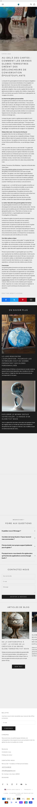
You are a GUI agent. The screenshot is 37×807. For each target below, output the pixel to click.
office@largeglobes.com (8, 770)
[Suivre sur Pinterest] (17, 784)
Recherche (5, 749)
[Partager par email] (31, 300)
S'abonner (8, 728)
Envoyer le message (18, 596)
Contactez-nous (6, 752)
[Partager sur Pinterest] (23, 300)
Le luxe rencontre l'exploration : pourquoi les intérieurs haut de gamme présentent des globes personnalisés (17, 361)
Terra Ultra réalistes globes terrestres (12, 169)
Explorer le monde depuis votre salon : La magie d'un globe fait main (16, 416)
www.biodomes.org (18, 692)
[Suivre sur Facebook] (3, 784)
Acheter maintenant (18, 508)
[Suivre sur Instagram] (12, 784)
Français (27, 789)
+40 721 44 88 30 (6, 767)
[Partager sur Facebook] (6, 300)
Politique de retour (7, 755)
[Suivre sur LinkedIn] (26, 784)
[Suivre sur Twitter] (7, 784)
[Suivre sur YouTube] (21, 784)
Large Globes (5, 280)
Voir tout (18, 666)
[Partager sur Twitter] (14, 300)
